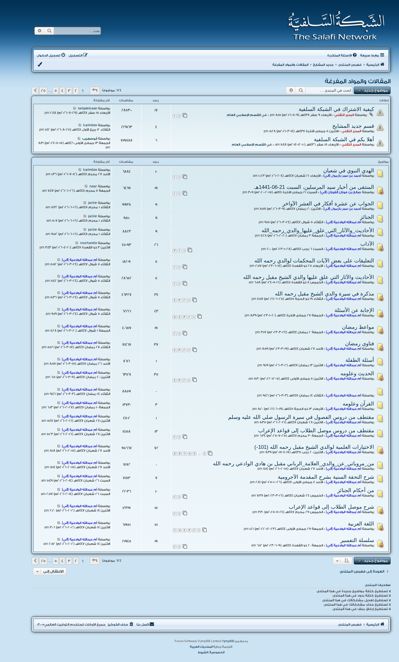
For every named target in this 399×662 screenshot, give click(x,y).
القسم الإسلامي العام (244, 115)
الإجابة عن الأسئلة (354, 310)
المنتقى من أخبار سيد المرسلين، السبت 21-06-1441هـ (314, 187)
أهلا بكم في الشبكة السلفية (344, 139)
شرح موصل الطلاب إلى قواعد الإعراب (331, 507)
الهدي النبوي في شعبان (348, 170)
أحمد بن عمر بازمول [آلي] (342, 176)
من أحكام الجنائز (355, 490)
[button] (95, 90)
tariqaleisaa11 (87, 108)
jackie (92, 203)
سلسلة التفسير (357, 540)
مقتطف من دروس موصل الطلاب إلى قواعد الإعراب (316, 430)
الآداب (367, 244)
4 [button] (62, 91)
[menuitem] (342, 55)
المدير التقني (344, 115)
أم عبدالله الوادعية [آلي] (343, 222)
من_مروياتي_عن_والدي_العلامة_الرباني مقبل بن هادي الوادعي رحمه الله (293, 463)
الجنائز (367, 217)
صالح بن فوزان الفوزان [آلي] (340, 192)
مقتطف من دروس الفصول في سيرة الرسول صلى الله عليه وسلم (301, 417)
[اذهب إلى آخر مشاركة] (74, 108)
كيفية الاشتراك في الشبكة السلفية (336, 109)
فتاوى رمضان (359, 343)
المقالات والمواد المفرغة (358, 81)
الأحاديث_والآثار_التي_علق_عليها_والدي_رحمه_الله (318, 230)
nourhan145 (88, 243)
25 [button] (43, 91)
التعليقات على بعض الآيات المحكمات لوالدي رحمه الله (314, 260)
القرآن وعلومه (358, 403)
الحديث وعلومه (357, 373)
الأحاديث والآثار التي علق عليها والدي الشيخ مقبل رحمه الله (308, 277)
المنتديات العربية (201, 646)
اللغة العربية (361, 523)
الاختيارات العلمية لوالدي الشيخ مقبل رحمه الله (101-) (314, 447)
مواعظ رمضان (358, 327)
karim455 (90, 125)
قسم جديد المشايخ (353, 126)
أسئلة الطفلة (359, 360)
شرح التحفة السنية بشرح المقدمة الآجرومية (326, 477)
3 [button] (69, 91)
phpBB (229, 641)
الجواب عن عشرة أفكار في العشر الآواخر (328, 203)
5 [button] (56, 91)
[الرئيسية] (334, 25)
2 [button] (76, 91)
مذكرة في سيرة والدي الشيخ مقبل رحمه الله (324, 293)
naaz (93, 186)
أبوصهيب (89, 139)
